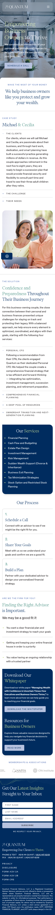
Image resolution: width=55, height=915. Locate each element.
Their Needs (14, 201)
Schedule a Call (18, 65)
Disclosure (9, 867)
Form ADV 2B (10, 875)
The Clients (14, 133)
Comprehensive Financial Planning (23, 396)
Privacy (7, 863)
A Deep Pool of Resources (23, 405)
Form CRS (8, 879)
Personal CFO (15, 350)
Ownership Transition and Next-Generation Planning (27, 414)
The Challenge (16, 193)
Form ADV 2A (10, 871)
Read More (14, 747)
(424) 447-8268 (43, 854)
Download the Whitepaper (25, 709)
